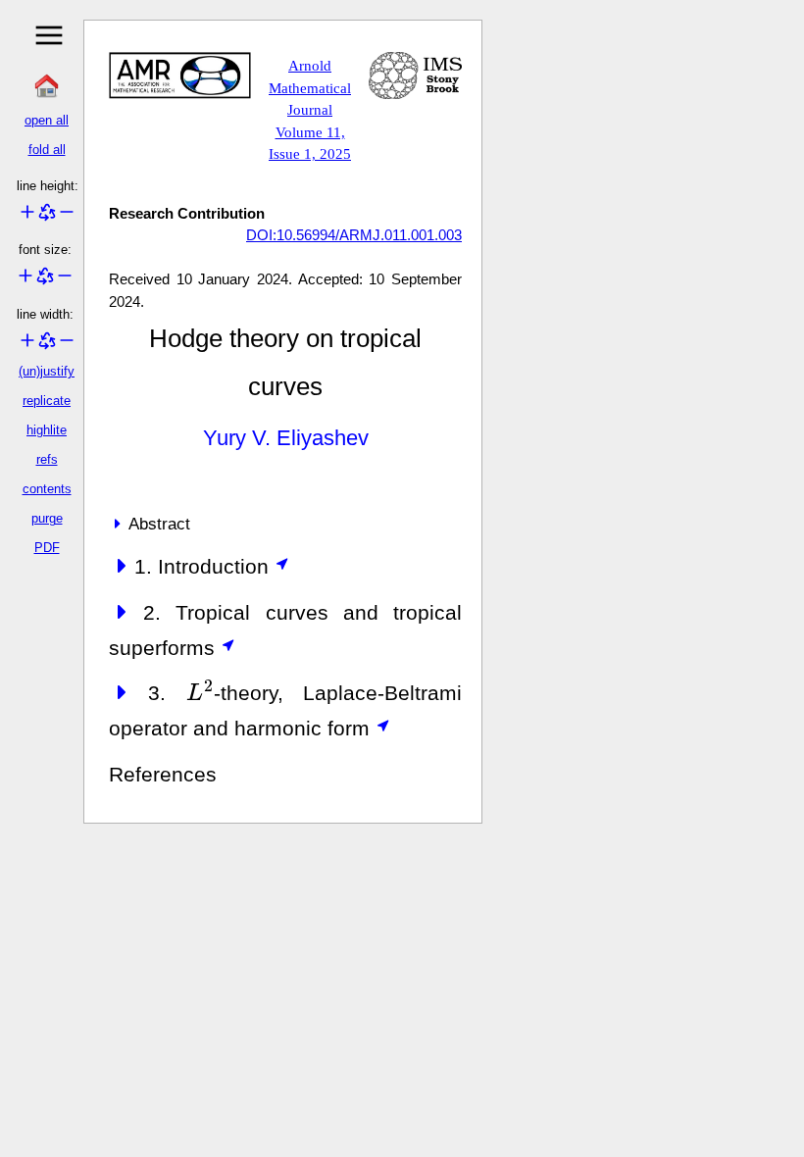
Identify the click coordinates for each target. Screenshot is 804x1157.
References (163, 774)
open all (47, 120)
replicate (47, 400)
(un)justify (47, 371)
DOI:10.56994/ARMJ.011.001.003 (354, 234)
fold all (47, 149)
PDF (47, 547)
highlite (46, 430)
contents (47, 488)
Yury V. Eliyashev (286, 438)
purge (47, 518)
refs (47, 459)
